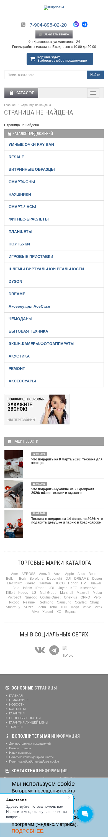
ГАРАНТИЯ (16, 713)
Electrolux (14, 583)
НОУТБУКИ (19, 244)
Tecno (41, 607)
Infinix (27, 588)
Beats (93, 574)
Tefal (53, 607)
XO (58, 612)
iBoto (15, 588)
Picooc (14, 602)
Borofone (36, 579)
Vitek (98, 607)
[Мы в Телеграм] (54, 650)
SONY (28, 607)
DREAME (17, 294)
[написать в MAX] (77, 25)
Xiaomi (47, 612)
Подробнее (27, 831)
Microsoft (14, 597)
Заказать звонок (56, 34)
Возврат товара (19, 748)
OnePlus (70, 597)
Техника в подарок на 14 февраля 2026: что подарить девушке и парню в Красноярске (67, 520)
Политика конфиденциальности (30, 757)
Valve (87, 607)
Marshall (66, 593)
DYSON (15, 281)
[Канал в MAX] (68, 650)
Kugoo (23, 593)
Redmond (45, 602)
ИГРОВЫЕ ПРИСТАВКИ (31, 256)
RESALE (16, 157)
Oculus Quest (50, 597)
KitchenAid (88, 588)
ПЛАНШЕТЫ (20, 231)
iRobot (40, 588)
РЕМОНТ (17, 368)
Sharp (94, 602)
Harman (45, 583)
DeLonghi (54, 579)
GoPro (30, 583)
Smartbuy (13, 607)
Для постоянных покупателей (29, 743)
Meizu (97, 593)
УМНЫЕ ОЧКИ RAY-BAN (31, 144)
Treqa (74, 607)
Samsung (64, 602)
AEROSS (28, 574)
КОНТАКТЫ (17, 709)
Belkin (11, 579)
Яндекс (70, 612)
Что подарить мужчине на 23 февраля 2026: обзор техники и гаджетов (62, 491)
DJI (68, 579)
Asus (81, 574)
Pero (97, 597)
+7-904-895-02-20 (47, 25)
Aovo (57, 574)
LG (34, 593)
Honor (73, 583)
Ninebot (31, 597)
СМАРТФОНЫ (22, 182)
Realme (29, 602)
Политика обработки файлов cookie (33, 761)
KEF (73, 588)
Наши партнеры (20, 752)
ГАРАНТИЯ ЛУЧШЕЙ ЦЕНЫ (28, 722)
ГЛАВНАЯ (15, 695)
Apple (69, 574)
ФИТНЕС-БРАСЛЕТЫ (29, 219)
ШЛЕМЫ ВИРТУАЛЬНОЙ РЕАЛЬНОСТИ (46, 269)
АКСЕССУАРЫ (22, 381)
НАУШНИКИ (20, 194)
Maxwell (83, 593)
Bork (22, 579)
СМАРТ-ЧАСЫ (22, 206)
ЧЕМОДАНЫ (20, 319)
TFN (63, 607)
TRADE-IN (16, 727)
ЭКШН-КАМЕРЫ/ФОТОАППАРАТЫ (41, 343)
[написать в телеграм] (85, 24)
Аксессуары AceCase (29, 306)
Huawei (95, 583)
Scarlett (80, 602)
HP (83, 583)
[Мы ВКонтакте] (40, 650)
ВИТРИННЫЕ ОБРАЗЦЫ (32, 169)
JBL (52, 588)
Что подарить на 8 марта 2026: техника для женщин (66, 461)
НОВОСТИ (16, 704)
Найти (95, 75)
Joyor (62, 588)
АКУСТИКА (19, 356)
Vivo (35, 612)
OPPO (85, 597)
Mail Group (48, 593)
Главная (10, 105)
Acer (14, 574)
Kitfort (10, 593)
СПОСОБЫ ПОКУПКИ (24, 718)
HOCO (60, 583)
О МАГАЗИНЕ (18, 700)
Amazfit (44, 574)
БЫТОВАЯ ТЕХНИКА (28, 331)
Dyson (97, 579)
